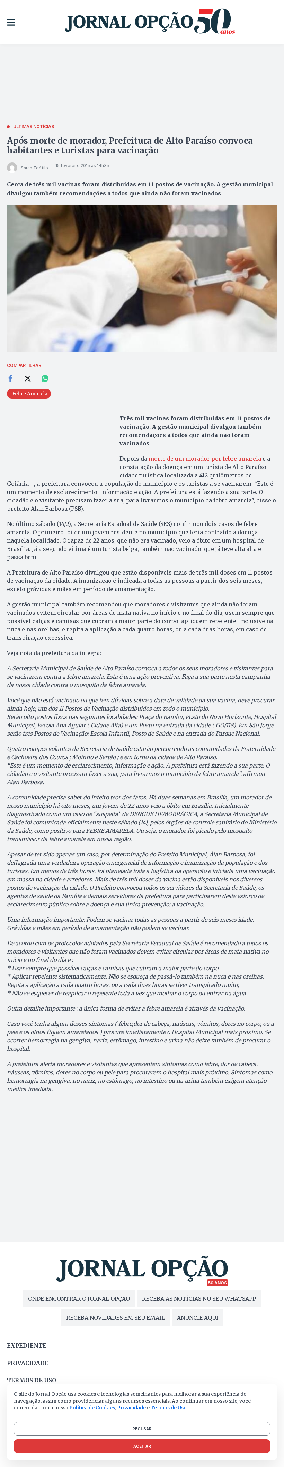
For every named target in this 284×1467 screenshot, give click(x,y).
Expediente (26, 1345)
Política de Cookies (92, 1408)
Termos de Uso (169, 1408)
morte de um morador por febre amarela (205, 458)
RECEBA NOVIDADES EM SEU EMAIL (115, 1317)
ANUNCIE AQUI (197, 1317)
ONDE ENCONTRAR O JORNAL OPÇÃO (79, 1298)
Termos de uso (31, 1380)
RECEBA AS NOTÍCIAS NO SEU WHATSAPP (199, 1298)
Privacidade (27, 1362)
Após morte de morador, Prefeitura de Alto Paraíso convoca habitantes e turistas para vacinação (129, 145)
